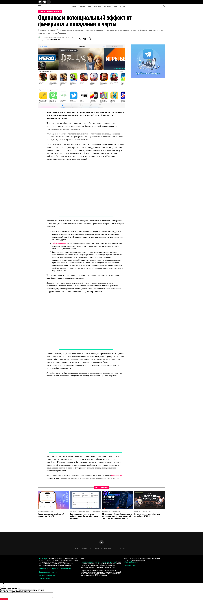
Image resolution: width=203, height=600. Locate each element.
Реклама (42, 569)
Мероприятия (65, 569)
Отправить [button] (4, 599)
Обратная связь (130, 565)
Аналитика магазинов (70, 478)
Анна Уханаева (54, 39)
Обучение (123, 6)
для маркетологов (88, 478)
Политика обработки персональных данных (98, 562)
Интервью (107, 6)
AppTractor (43, 559)
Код (115, 6)
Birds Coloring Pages (47, 575)
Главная (74, 6)
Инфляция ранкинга (60, 243)
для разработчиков (104, 478)
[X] (90, 38)
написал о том (60, 115)
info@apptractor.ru (116, 475)
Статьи (82, 6)
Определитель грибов (48, 572)
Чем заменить (44, 579)
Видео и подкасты (94, 6)
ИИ (130, 6)
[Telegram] (84, 38)
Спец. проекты (53, 569)
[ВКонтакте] (79, 38)
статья (116, 478)
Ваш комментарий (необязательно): (15, 592)
